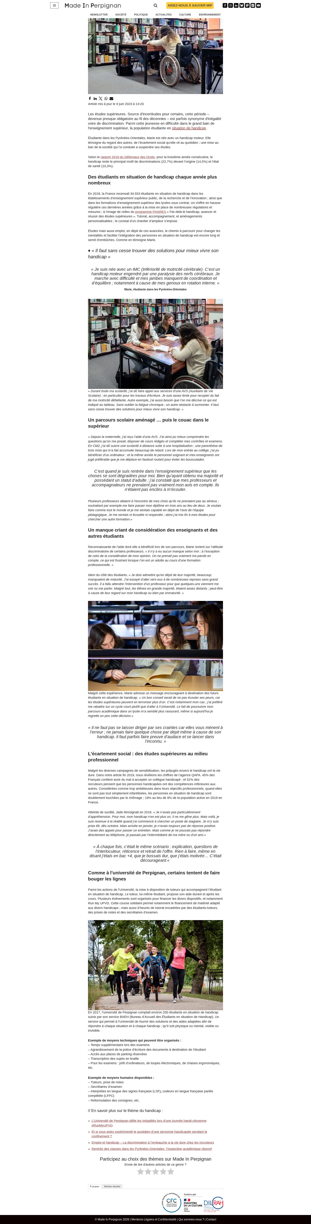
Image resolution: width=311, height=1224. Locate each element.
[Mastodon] (247, 5)
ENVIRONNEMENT (210, 14)
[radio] (140, 1172)
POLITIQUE (141, 14)
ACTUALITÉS (164, 14)
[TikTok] (253, 5)
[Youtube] (258, 5)
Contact (211, 1219)
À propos (94, 1186)
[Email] (111, 98)
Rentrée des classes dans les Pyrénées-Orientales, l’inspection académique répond (152, 1149)
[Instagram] (230, 5)
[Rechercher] (155, 5)
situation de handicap (189, 128)
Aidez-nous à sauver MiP (190, 5)
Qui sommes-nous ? (191, 1219)
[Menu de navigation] (54, 5)
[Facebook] (225, 5)
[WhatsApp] (106, 98)
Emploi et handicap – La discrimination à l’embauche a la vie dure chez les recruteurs (153, 1142)
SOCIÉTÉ (120, 14)
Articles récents (112, 1186)
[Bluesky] (241, 5)
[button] (155, 344)
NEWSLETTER (99, 14)
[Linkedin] (236, 5)
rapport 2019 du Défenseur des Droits (128, 157)
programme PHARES (150, 212)
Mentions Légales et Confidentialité (153, 1219)
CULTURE (185, 14)
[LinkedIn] (95, 98)
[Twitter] (100, 98)
